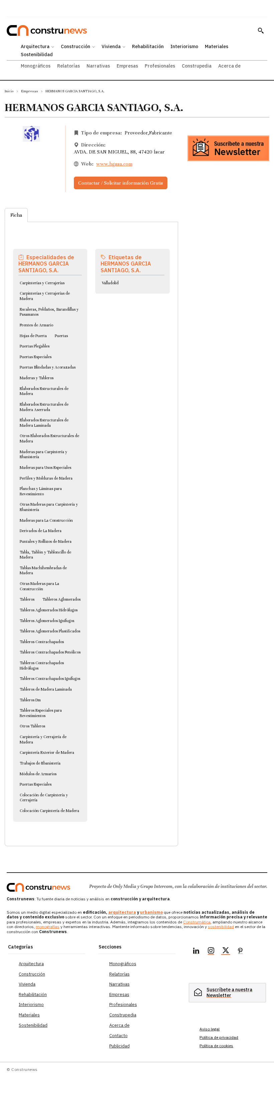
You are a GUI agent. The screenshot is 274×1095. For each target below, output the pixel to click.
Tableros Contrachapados (42, 641)
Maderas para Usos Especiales (45, 467)
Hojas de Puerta (33, 335)
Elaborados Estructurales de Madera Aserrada (44, 407)
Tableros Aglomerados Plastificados (50, 631)
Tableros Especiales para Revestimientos (41, 713)
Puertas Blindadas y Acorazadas (48, 367)
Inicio (9, 91)
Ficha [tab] (16, 215)
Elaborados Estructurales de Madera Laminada (44, 423)
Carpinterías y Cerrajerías (42, 283)
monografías (47, 926)
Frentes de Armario (36, 325)
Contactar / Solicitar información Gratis (120, 183)
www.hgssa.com (114, 164)
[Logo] (38, 887)
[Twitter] (225, 951)
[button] (260, 30)
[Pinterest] (240, 951)
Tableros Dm (30, 700)
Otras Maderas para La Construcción (39, 586)
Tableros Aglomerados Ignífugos (47, 620)
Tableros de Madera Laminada (46, 689)
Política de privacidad (218, 1037)
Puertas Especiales (35, 357)
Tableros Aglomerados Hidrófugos (49, 610)
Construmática (197, 921)
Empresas (29, 91)
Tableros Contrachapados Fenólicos (50, 652)
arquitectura (122, 912)
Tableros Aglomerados (61, 599)
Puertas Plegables (34, 346)
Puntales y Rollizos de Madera (46, 541)
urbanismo (151, 912)
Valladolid (110, 283)
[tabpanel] (91, 525)
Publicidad (119, 1046)
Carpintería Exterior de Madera (47, 752)
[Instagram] (210, 951)
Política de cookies (216, 1045)
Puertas (61, 335)
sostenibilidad (221, 926)
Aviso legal (209, 1028)
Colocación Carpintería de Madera (49, 810)
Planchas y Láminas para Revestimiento (41, 491)
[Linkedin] (196, 951)
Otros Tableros (32, 726)
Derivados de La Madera (40, 530)
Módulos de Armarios (38, 774)
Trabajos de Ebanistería (40, 763)
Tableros (27, 599)
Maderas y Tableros (36, 378)
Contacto (118, 1035)
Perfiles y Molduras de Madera (46, 478)
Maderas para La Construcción (46, 520)
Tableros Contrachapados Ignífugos (50, 678)
